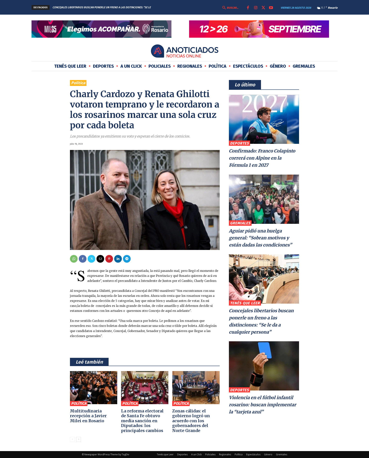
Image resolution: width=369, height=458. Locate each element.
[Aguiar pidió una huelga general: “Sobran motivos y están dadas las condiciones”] (264, 199)
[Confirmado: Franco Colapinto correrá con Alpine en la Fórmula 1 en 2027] (264, 119)
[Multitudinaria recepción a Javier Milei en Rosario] (93, 387)
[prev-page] (72, 439)
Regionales (225, 454)
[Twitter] (263, 8)
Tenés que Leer (245, 303)
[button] (229, 8)
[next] (174, 7)
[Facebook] (248, 8)
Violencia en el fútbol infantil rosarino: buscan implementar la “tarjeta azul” (262, 405)
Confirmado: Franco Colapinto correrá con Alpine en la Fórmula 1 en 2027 (262, 158)
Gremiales (240, 223)
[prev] (167, 7)
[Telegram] (127, 259)
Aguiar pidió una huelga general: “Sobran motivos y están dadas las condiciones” (260, 238)
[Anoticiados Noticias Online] (184, 51)
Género (268, 454)
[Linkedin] (118, 259)
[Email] (100, 259)
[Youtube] (271, 8)
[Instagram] (255, 8)
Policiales (210, 454)
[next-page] (78, 439)
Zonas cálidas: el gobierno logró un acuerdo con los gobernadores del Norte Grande (191, 420)
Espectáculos (253, 454)
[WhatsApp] (74, 259)
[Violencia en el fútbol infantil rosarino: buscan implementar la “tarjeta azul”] (264, 366)
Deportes (239, 143)
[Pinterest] (109, 259)
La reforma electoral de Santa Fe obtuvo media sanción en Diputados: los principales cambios (142, 420)
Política (78, 82)
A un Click (196, 454)
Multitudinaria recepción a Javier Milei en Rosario (88, 415)
